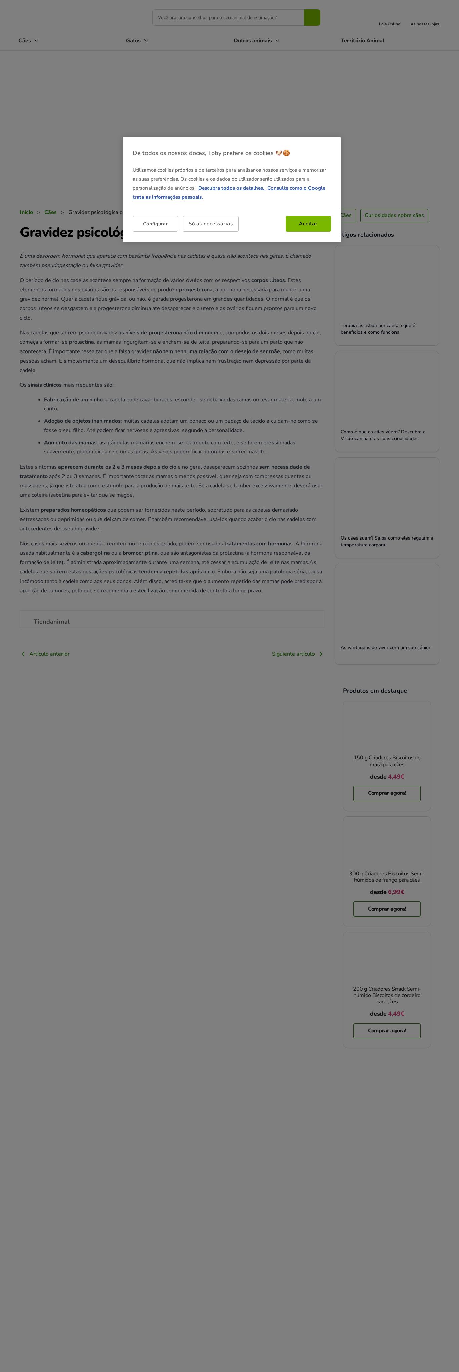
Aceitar (308, 223)
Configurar (155, 224)
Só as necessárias (211, 223)
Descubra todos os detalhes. (232, 188)
